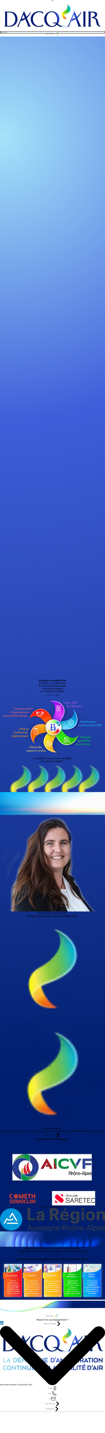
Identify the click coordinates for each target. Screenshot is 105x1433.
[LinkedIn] (52, 1323)
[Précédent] (11, 774)
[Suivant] (94, 774)
